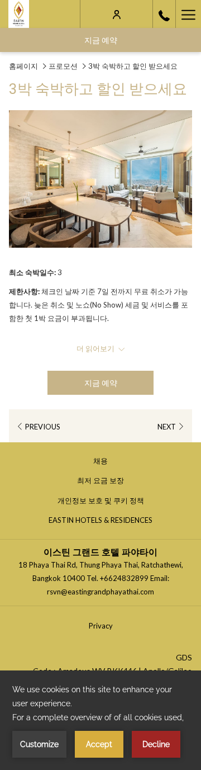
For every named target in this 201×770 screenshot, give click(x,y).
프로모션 (63, 66)
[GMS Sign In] (116, 14)
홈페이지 (23, 66)
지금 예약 (100, 40)
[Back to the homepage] (18, 14)
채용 (103, 462)
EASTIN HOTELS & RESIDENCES (104, 521)
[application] (100, 720)
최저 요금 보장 (104, 482)
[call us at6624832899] (164, 14)
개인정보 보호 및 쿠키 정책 (104, 502)
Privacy (101, 625)
